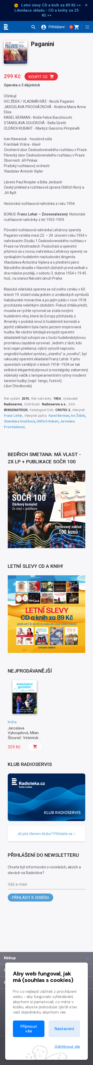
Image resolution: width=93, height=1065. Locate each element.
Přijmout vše (28, 1029)
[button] (35, 27)
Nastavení (64, 1028)
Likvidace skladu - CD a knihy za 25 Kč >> (46, 13)
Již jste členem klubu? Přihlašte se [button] (45, 834)
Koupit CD (38, 77)
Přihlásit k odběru (30, 897)
